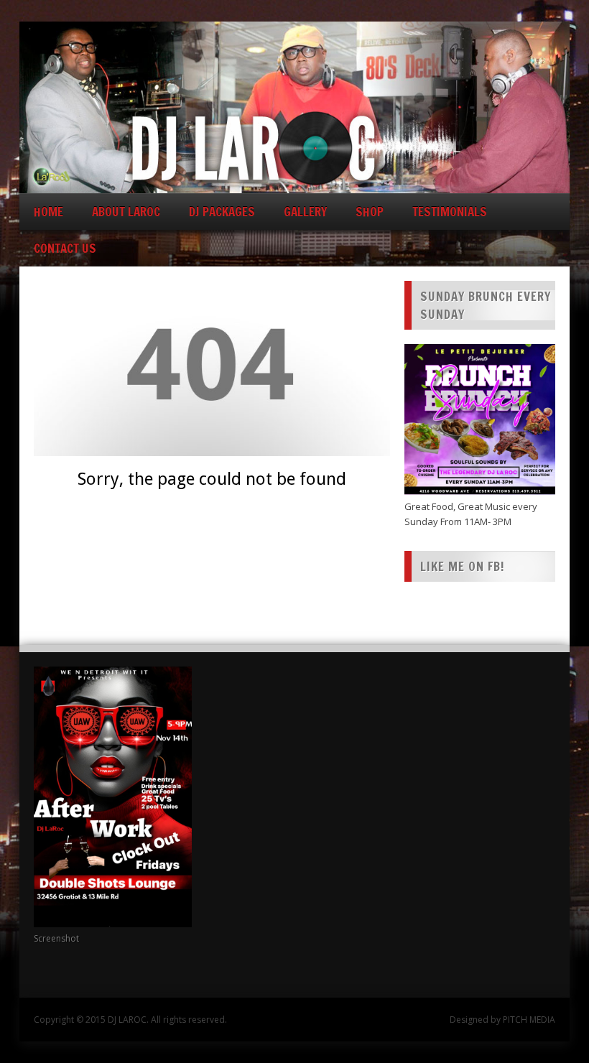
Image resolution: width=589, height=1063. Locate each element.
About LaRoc (126, 212)
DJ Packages (222, 212)
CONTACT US (65, 248)
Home (48, 212)
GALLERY (305, 212)
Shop (370, 212)
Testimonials (449, 212)
